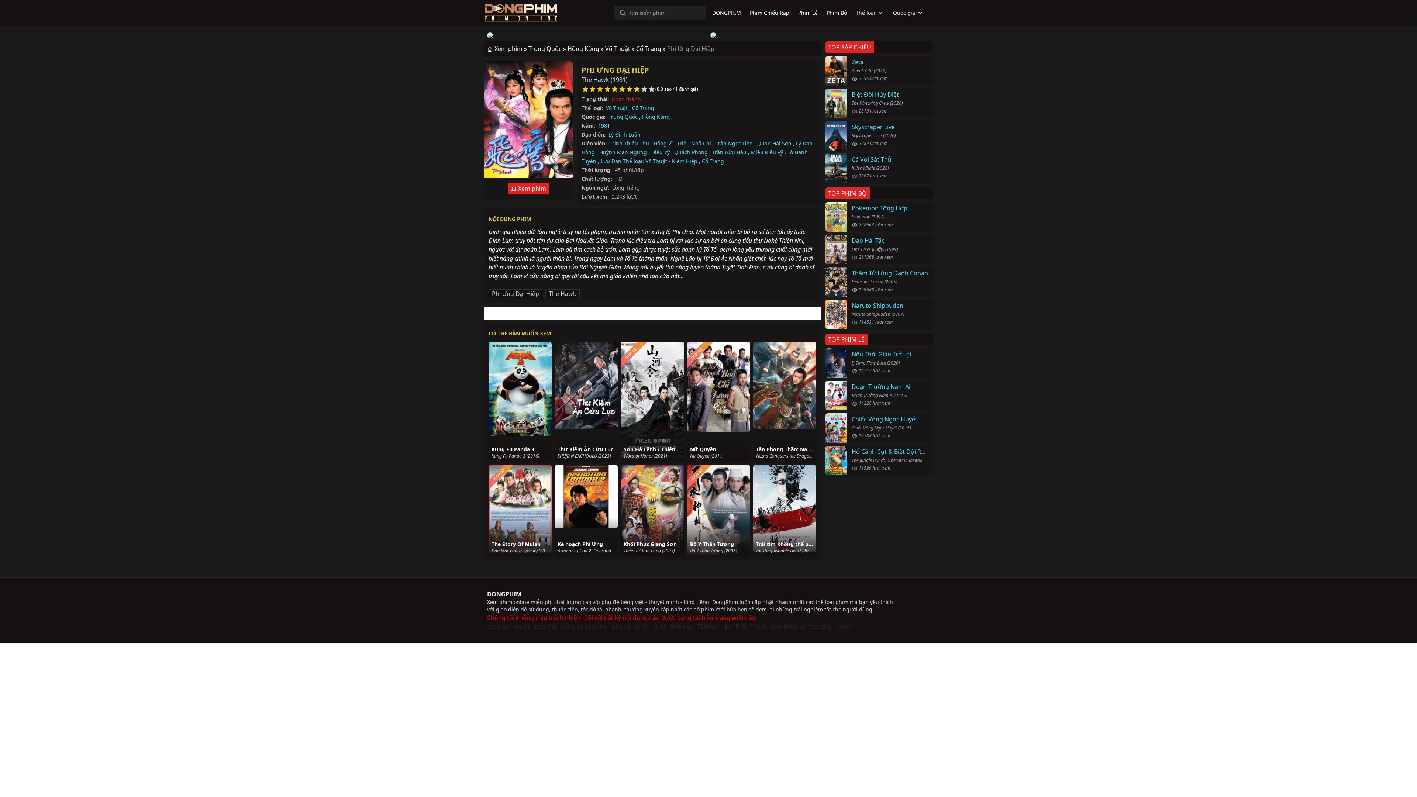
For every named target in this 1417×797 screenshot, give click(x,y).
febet (758, 626)
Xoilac (845, 626)
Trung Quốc (623, 116)
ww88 (522, 626)
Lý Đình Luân (624, 134)
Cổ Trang (643, 107)
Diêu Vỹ (660, 152)
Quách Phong (691, 152)
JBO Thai (735, 626)
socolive (498, 626)
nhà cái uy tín (630, 626)
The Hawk (562, 294)
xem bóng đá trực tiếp (801, 626)
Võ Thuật (617, 107)
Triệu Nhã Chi (694, 143)
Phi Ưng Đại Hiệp (615, 70)
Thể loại (865, 12)
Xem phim (531, 188)
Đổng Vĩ (663, 143)
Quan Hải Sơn (774, 143)
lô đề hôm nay (673, 626)
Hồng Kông (656, 116)
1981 (604, 125)
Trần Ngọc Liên (734, 143)
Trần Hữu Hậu (729, 152)
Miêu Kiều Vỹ (767, 152)
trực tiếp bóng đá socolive (571, 626)
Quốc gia (904, 12)
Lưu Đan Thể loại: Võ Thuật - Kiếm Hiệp (649, 161)
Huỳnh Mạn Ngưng (623, 152)
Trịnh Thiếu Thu (629, 143)
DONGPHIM (504, 594)
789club (708, 626)
